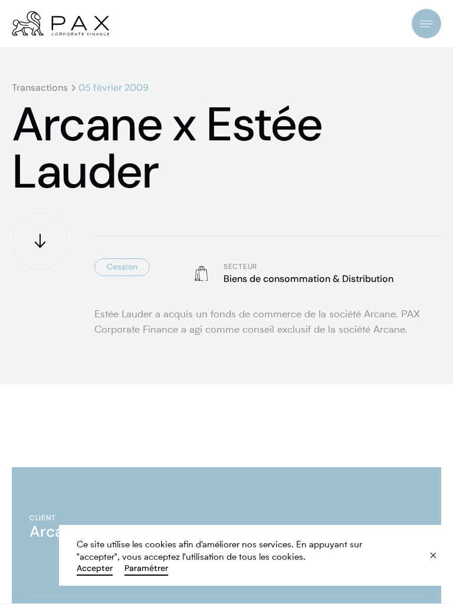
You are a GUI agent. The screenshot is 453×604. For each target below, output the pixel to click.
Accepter (95, 568)
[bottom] (40, 241)
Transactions (40, 88)
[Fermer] (425, 548)
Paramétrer (146, 568)
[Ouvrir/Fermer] (426, 23)
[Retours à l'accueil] (60, 23)
